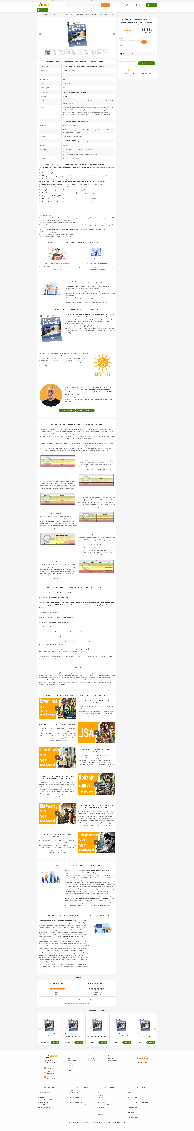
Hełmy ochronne (131, 1100)
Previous (39, 1029)
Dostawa (69, 1055)
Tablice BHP (100, 1092)
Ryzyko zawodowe (67, 10)
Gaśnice (130, 1090)
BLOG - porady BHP (92, 1058)
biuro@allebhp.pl (86, 410)
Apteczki (130, 1092)
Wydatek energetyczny (73, 1092)
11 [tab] (108, 1047)
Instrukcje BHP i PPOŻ (51, 1087)
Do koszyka (147, 63)
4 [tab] (92, 1047)
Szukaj (106, 5)
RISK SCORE (132, 41)
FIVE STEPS (123, 45)
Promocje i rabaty (72, 1060)
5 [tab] (94, 1047)
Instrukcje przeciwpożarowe (44, 1092)
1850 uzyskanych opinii (142, 1062)
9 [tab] (104, 1047)
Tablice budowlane (102, 1102)
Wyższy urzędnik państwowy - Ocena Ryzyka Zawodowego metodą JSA (73, 1034)
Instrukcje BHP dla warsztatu (44, 1107)
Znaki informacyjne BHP (103, 1109)
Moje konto (110, 1055)
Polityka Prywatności (112, 1060)
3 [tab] (90, 1047)
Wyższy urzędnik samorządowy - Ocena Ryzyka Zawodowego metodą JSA (121, 1035)
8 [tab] (101, 1047)
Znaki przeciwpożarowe (103, 1100)
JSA (144, 41)
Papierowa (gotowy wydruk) (129, 58)
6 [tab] (97, 1047)
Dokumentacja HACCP (133, 1105)
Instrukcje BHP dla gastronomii (44, 1104)
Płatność (69, 1058)
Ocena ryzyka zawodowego (74, 1090)
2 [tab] (88, 1047)
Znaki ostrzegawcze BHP (103, 1104)
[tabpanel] (49, 1029)
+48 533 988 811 (68, 410)
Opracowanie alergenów (133, 1110)
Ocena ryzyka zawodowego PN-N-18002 (76, 1095)
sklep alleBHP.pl (123, 1122)
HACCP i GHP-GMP (142, 1102)
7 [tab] (99, 1047)
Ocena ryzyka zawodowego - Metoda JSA (74, 92)
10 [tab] (106, 1047)
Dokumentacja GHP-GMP (133, 1107)
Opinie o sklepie (142, 1054)
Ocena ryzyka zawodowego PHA (75, 1100)
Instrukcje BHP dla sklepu (43, 1102)
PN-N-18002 (123, 41)
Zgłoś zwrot (70, 1065)
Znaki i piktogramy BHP (112, 1087)
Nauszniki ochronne (132, 1097)
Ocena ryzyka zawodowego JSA (75, 1102)
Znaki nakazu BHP (102, 1112)
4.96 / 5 (142, 1061)
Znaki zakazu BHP (102, 1107)
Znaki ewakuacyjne (102, 1097)
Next (154, 1029)
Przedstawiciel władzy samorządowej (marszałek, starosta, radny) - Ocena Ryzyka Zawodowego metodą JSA (49, 1035)
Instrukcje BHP (41, 1090)
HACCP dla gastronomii (133, 1115)
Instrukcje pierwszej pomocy (44, 1097)
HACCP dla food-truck (133, 1117)
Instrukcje (54, 10)
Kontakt (69, 1070)
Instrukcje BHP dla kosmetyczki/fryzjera (46, 1100)
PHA (139, 41)
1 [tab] (85, 1047)
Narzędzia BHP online (92, 1063)
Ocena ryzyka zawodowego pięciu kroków (77, 1104)
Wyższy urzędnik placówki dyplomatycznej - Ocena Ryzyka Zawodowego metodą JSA (97, 1035)
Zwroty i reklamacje (72, 1063)
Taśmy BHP (100, 1114)
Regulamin (110, 1058)
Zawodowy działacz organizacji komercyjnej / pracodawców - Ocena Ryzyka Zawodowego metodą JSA (145, 1035)
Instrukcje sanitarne (42, 1095)
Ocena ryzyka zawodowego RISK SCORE (77, 1097)
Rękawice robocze (132, 1095)
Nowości (69, 1068)
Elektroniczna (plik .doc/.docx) (130, 53)
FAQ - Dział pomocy (92, 1060)
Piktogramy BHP (101, 1095)
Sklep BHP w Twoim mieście (94, 1055)
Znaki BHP (100, 1090)
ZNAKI (77, 10)
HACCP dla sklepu (132, 1112)
